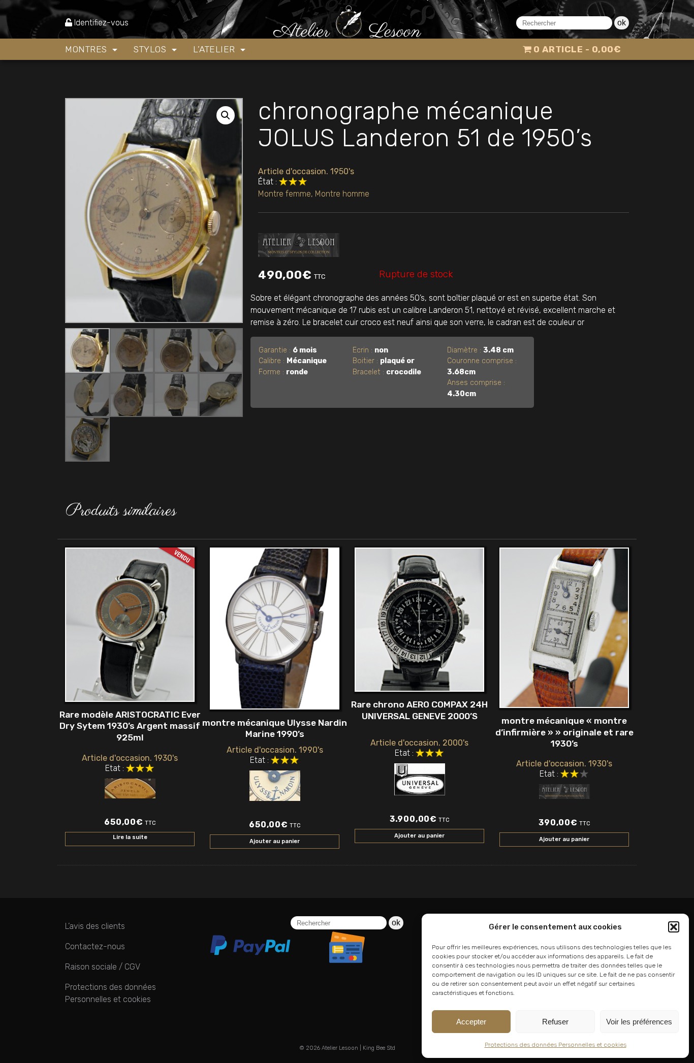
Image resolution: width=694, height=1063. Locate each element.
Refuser (555, 1021)
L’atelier (215, 49)
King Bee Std (379, 1048)
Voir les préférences (639, 1021)
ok (621, 22)
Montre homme (342, 194)
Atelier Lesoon (340, 1048)
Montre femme (284, 194)
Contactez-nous (95, 946)
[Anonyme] (298, 242)
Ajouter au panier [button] (274, 841)
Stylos (151, 49)
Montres (87, 49)
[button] (674, 927)
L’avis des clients (95, 926)
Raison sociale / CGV (102, 967)
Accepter (471, 1021)
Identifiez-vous (101, 22)
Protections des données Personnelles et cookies (555, 1044)
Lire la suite (130, 837)
